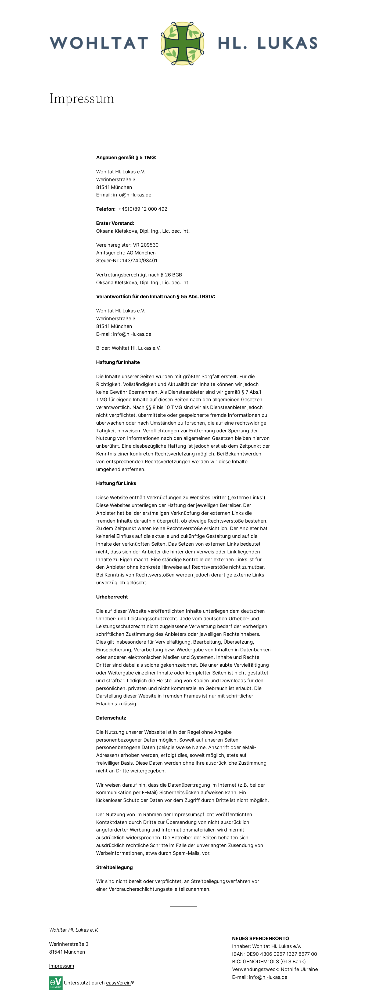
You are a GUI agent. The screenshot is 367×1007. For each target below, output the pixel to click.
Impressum (61, 966)
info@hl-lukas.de (268, 977)
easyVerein (118, 983)
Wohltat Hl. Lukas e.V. (73, 930)
